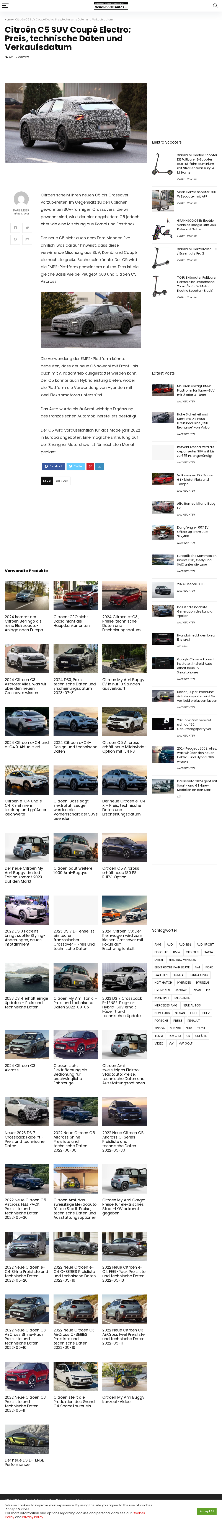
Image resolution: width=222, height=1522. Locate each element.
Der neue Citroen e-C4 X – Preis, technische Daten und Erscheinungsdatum (123, 808)
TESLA (159, 1036)
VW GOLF (186, 1043)
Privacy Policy (32, 1517)
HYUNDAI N (162, 990)
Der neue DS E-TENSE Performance (24, 1462)
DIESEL (159, 960)
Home (9, 19)
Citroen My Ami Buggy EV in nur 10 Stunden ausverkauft (123, 684)
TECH (201, 1028)
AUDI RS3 (185, 944)
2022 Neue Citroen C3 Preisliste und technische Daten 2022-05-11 (25, 1404)
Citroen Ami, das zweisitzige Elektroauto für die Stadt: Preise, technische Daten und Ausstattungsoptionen (75, 1208)
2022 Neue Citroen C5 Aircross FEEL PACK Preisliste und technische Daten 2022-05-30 (25, 1208)
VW (171, 1043)
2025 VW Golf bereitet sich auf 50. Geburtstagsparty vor (194, 724)
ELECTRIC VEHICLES (182, 960)
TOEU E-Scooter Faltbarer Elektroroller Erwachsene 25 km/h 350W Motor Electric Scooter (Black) (197, 284)
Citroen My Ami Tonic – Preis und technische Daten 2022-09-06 (75, 1003)
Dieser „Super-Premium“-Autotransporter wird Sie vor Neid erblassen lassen (197, 696)
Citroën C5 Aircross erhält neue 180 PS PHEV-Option (120, 873)
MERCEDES (182, 998)
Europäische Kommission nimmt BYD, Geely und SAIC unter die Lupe (197, 560)
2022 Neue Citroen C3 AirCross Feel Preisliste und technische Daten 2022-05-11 (123, 1337)
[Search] (215, 6)
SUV (189, 1028)
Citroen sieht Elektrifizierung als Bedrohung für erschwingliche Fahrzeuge (70, 1074)
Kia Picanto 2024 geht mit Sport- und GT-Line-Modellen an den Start (197, 785)
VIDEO (159, 1043)
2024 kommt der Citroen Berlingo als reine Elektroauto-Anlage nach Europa (24, 623)
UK (188, 1036)
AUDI (170, 944)
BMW (177, 952)
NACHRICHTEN (185, 401)
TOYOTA (174, 1036)
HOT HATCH (163, 982)
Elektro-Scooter (187, 179)
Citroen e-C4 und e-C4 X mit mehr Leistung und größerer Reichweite (25, 808)
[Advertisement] (91, 524)
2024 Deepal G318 (190, 584)
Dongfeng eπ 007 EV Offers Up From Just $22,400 (193, 531)
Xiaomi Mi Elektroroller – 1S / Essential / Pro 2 (197, 251)
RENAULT (194, 1020)
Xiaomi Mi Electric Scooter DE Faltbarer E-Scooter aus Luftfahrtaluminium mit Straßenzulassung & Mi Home (197, 164)
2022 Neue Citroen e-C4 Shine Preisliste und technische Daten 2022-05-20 (26, 1274)
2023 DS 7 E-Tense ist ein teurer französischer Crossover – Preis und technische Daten (74, 940)
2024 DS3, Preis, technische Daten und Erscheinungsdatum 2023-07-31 (75, 686)
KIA (179, 796)
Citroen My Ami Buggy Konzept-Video (123, 1399)
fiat (197, 967)
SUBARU (175, 1028)
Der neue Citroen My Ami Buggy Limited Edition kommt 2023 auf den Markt (24, 875)
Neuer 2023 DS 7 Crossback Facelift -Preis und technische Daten (24, 1139)
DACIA (208, 952)
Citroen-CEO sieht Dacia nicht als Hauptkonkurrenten (72, 621)
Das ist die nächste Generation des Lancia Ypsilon (194, 611)
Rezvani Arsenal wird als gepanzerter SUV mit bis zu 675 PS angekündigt (196, 451)
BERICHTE (161, 952)
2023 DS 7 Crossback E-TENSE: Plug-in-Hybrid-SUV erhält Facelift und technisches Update (122, 1007)
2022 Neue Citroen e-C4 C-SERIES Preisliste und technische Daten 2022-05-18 (75, 1274)
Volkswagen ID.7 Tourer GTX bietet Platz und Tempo (195, 479)
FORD (210, 967)
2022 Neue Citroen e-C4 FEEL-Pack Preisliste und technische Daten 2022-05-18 (123, 1274)
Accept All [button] (207, 1511)
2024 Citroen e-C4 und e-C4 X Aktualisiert (27, 745)
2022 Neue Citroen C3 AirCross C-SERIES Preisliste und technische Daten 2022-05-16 (74, 1339)
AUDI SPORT (205, 944)
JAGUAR (181, 990)
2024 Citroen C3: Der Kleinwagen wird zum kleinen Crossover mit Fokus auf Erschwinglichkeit (122, 940)
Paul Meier (21, 210)
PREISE (177, 1020)
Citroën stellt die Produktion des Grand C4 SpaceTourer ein (74, 1402)
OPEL (193, 1013)
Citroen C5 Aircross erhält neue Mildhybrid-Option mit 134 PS (124, 747)
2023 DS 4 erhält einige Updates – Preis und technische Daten (26, 1003)
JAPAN (196, 990)
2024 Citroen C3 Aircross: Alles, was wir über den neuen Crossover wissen (25, 686)
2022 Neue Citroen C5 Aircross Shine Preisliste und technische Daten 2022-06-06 (74, 1141)
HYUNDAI (182, 646)
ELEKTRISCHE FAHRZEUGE (172, 967)
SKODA (160, 1028)
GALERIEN (161, 975)
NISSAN (180, 1013)
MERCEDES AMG (166, 1005)
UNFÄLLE (201, 1036)
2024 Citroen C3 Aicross (20, 1068)
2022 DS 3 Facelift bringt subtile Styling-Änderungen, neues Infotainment (25, 938)
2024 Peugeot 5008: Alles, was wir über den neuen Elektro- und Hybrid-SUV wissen (197, 755)
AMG (158, 944)
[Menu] (5, 6)
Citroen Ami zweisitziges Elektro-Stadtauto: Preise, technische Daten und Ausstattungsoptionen (123, 1074)
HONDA (178, 975)
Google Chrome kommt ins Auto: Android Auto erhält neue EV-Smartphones (196, 666)
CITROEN (23, 57)
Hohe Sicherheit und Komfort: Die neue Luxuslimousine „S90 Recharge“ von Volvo (193, 421)
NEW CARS (162, 1013)
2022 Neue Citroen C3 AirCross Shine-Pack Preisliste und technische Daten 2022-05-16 (25, 1339)
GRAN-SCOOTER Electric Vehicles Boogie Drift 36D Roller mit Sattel (196, 224)
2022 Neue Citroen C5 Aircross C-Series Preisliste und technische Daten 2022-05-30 (123, 1141)
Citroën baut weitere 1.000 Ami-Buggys (73, 870)
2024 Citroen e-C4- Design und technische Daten (75, 747)
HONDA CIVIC (198, 975)
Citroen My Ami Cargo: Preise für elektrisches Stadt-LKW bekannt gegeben (123, 1206)
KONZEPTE (162, 998)
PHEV (206, 1013)
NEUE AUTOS (192, 1005)
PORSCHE (161, 1020)
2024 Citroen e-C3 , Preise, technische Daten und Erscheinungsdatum (121, 623)
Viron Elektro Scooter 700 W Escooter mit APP (196, 194)
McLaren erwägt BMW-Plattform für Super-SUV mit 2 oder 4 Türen (196, 390)
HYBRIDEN (184, 982)
